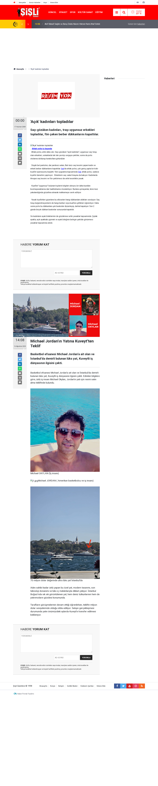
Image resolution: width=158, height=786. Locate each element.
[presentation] (22, 24)
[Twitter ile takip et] (123, 686)
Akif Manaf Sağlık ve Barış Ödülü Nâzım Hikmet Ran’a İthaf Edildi (72, 24)
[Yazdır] (20, 158)
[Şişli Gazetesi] (28, 12)
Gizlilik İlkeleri (72, 686)
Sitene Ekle (54, 2)
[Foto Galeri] (143, 2)
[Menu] (116, 12)
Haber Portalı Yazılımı (25, 694)
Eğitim (99, 12)
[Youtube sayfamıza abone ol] (129, 686)
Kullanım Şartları (87, 686)
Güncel (52, 12)
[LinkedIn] (20, 144)
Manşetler (22, 2)
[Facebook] (20, 135)
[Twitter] (20, 140)
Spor (72, 12)
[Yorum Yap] (20, 163)
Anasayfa (43, 686)
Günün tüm (136, 24)
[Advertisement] (79, 47)
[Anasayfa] (14, 2)
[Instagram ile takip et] (136, 686)
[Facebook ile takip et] (117, 686)
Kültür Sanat (85, 12)
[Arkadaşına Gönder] (20, 154)
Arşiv (45, 2)
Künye (52, 686)
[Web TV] (137, 2)
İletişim (61, 686)
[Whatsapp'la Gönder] (20, 149)
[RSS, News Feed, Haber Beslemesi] (142, 686)
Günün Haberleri (34, 2)
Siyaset (63, 12)
